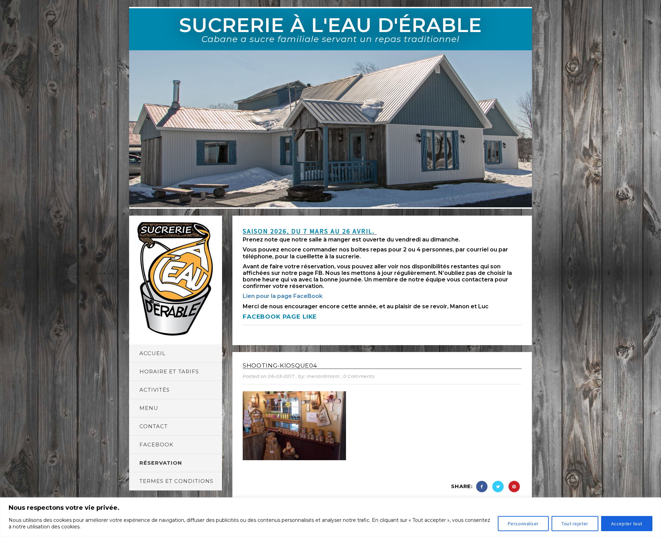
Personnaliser (523, 523)
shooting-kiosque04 (280, 365)
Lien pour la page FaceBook (283, 296)
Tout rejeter (575, 523)
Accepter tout (626, 523)
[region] (330, 517)
